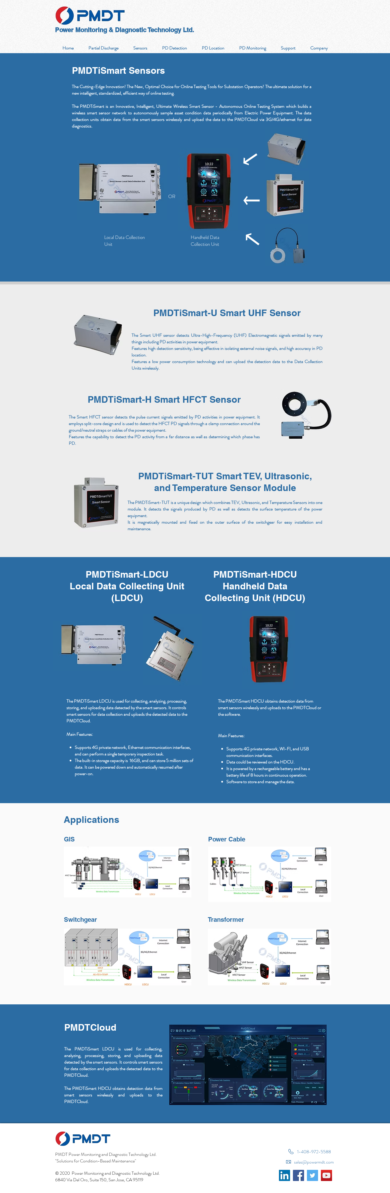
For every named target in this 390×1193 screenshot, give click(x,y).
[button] (174, 48)
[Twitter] (312, 1175)
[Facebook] (298, 1175)
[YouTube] (326, 1175)
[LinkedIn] (284, 1175)
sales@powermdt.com (314, 1162)
